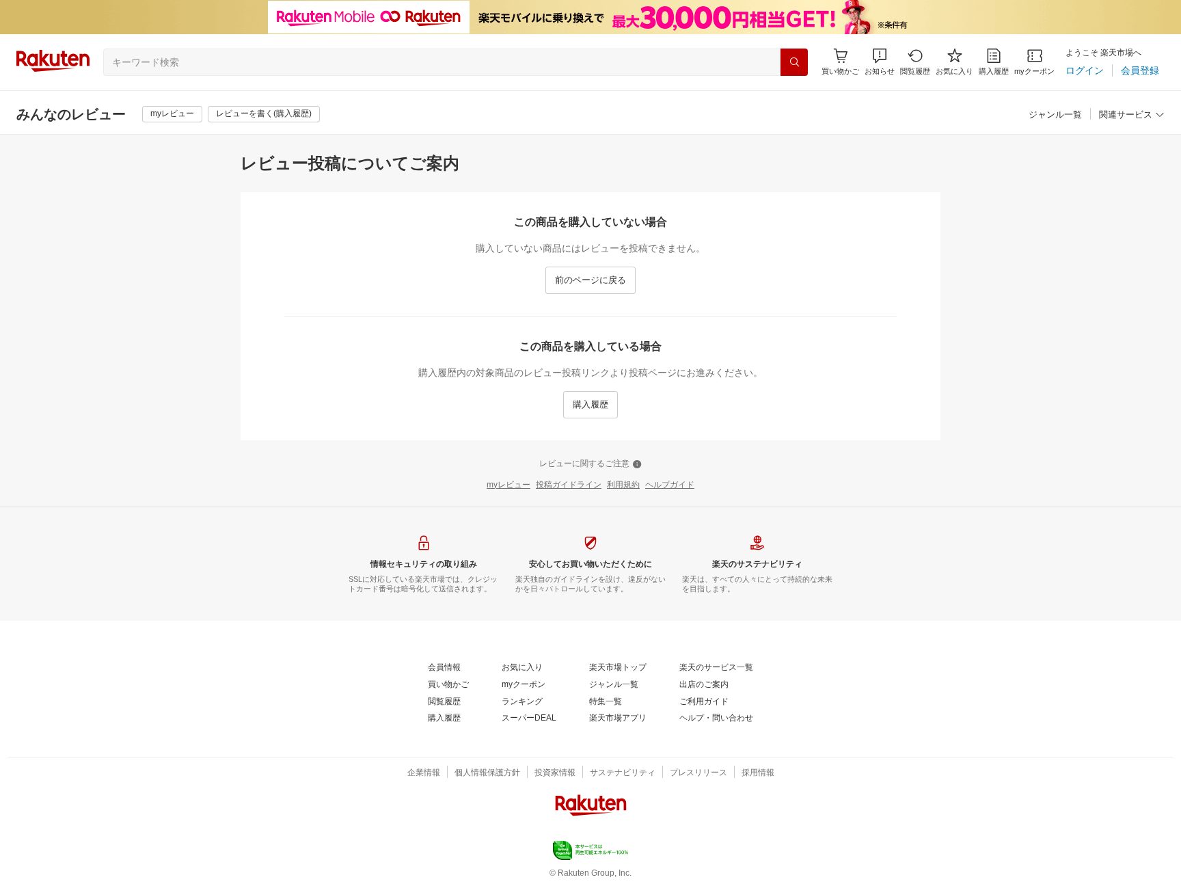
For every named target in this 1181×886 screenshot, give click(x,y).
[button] (880, 62)
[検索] (794, 62)
